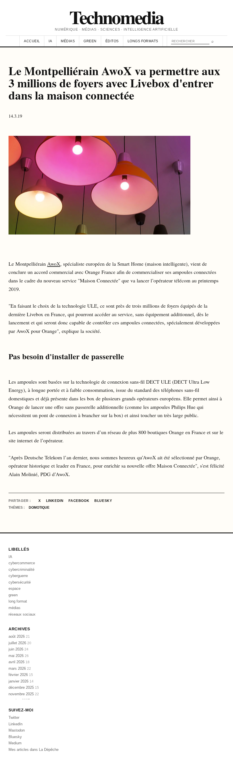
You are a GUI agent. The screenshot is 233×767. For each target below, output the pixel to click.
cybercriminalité (21, 569)
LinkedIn (55, 501)
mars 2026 (20, 668)
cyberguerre (18, 576)
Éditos (112, 41)
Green (90, 41)
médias (14, 608)
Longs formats (143, 41)
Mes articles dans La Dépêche (34, 749)
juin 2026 (18, 649)
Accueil (32, 41)
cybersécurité (20, 582)
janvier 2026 (21, 681)
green (13, 595)
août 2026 (19, 636)
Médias (68, 41)
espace (14, 588)
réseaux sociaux (22, 614)
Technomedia (116, 16)
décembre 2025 (24, 687)
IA (50, 41)
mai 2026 (19, 656)
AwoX (53, 263)
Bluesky (103, 501)
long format (18, 601)
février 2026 (21, 675)
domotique (39, 508)
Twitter (14, 717)
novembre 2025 (24, 694)
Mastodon (17, 730)
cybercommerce (22, 563)
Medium (15, 743)
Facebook (78, 501)
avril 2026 (19, 662)
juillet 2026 (20, 643)
